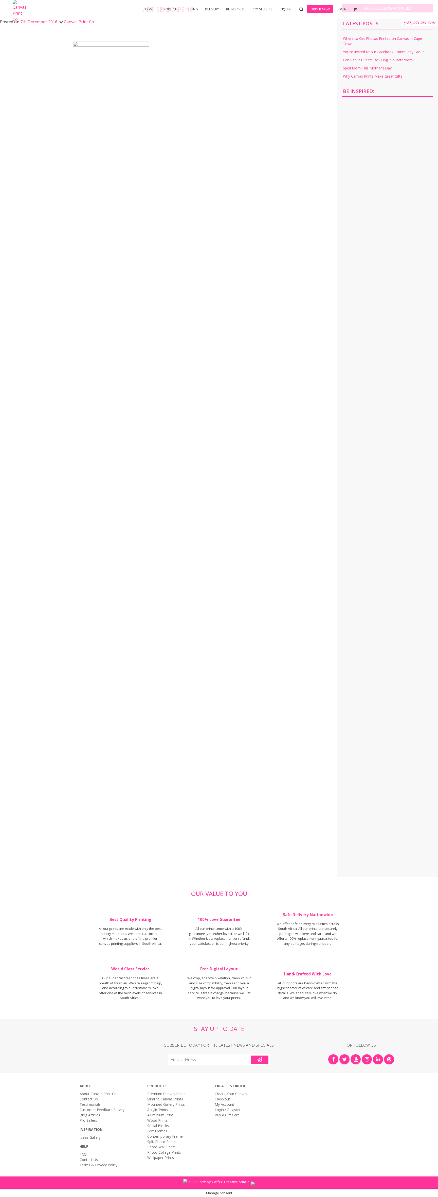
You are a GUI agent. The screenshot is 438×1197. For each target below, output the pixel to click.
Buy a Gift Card (227, 1115)
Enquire (285, 9)
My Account (224, 1104)
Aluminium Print (160, 1115)
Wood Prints (157, 1120)
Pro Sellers (262, 9)
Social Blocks (158, 1125)
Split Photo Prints (273, 25)
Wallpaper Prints (160, 1157)
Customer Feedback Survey (102, 1109)
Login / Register (228, 1109)
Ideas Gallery (90, 1137)
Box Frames (164, 25)
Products (169, 9)
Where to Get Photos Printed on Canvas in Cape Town (382, 41)
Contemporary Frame (165, 1136)
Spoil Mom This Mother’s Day (367, 68)
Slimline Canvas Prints (165, 1099)
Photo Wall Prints (161, 1147)
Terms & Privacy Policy (98, 1165)
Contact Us (89, 1099)
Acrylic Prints (55, 25)
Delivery (212, 9)
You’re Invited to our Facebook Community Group (384, 51)
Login (341, 9)
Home (149, 9)
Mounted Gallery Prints (166, 1104)
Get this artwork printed (387, 144)
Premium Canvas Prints (166, 1093)
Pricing (192, 9)
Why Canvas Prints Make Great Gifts (372, 76)
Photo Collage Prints (164, 1152)
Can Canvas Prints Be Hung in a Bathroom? (378, 60)
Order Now (320, 9)
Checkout (222, 1099)
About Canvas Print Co (98, 1093)
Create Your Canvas (231, 1093)
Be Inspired (235, 9)
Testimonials (90, 1104)
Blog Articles (90, 1115)
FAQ (83, 1154)
